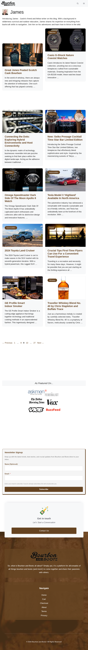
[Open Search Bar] (78, 3)
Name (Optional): (11, 464)
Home (44, 595)
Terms (44, 611)
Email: (8, 474)
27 (34, 343)
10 (27, 343)
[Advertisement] (44, 36)
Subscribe (43, 489)
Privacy (44, 615)
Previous (7, 343)
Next (40, 343)
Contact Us (44, 531)
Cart (44, 599)
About (44, 607)
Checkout (44, 603)
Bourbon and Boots (26, 566)
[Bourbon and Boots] (8, 3)
